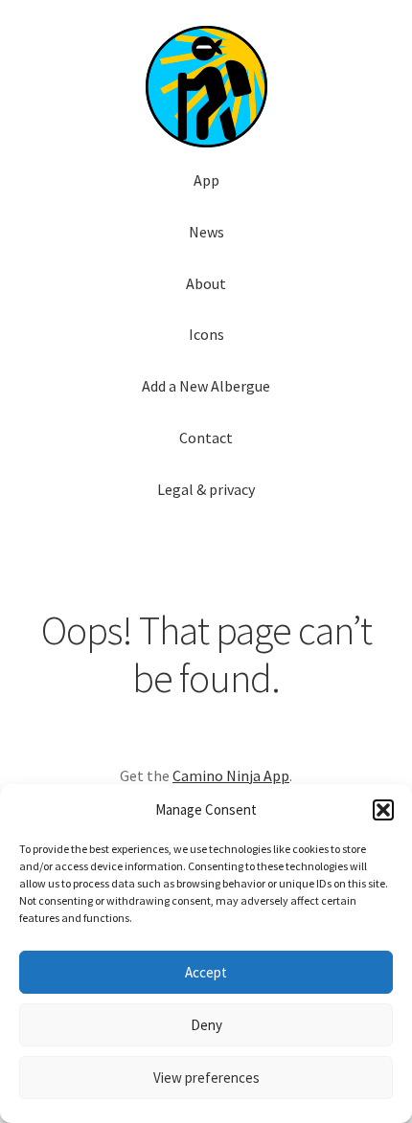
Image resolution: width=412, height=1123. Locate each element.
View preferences (206, 1077)
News (206, 231)
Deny (206, 1025)
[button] (383, 810)
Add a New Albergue (206, 385)
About (206, 283)
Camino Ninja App (230, 775)
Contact (206, 437)
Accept (206, 972)
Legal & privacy (206, 489)
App (206, 180)
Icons (206, 334)
